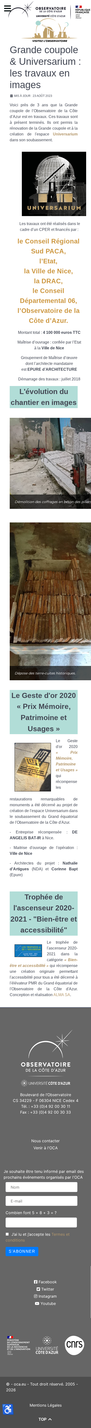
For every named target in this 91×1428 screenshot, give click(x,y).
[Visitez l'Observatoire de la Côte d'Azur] (47, 28)
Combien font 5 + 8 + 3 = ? (31, 1212)
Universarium (65, 134)
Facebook (48, 1281)
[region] (45, 463)
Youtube (48, 1303)
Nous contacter (45, 1140)
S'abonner (22, 1251)
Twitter (47, 1289)
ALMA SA (61, 995)
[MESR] (18, 1345)
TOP (43, 1419)
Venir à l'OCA (45, 1147)
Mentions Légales (46, 1405)
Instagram (48, 1296)
